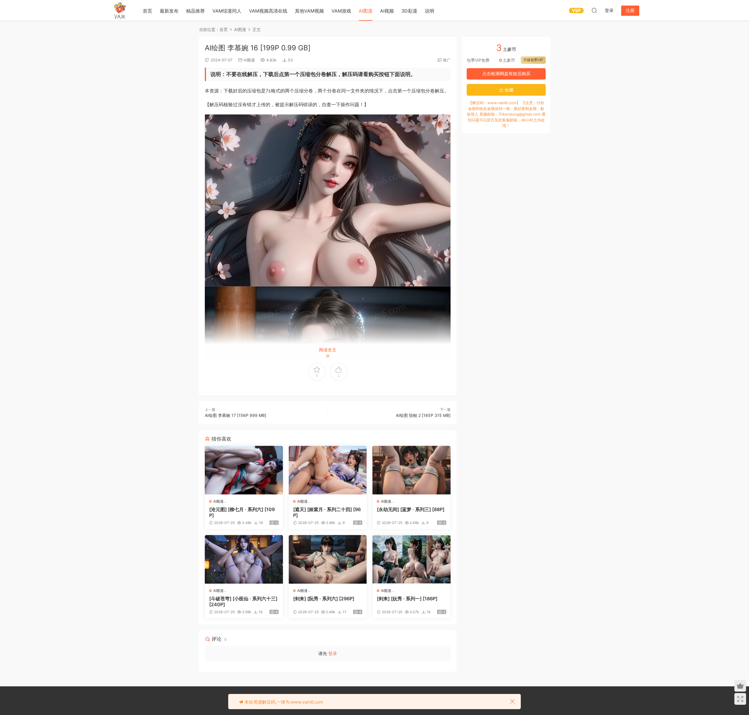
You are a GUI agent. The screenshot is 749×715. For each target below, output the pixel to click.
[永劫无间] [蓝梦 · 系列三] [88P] (410, 509)
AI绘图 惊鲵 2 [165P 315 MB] (423, 415)
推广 (447, 60)
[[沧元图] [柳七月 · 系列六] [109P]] (244, 470)
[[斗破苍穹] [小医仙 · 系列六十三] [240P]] (244, 559)
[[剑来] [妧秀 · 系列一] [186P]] (411, 559)
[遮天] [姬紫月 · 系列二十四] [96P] (327, 512)
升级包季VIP (533, 60)
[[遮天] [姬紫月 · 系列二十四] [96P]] (328, 470)
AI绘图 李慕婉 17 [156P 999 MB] (235, 415)
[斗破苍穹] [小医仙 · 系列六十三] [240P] (243, 601)
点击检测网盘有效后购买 (506, 73)
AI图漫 (365, 11)
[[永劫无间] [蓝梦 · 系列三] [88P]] (411, 470)
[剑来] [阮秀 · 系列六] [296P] (323, 598)
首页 (147, 11)
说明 (429, 11)
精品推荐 (195, 11)
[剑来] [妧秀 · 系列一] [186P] (407, 598)
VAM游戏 (341, 11)
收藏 (508, 90)
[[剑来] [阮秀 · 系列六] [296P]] (328, 559)
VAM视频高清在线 (268, 11)
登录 (332, 653)
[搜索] (594, 10)
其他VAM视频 (309, 11)
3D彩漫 (409, 11)
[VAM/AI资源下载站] (120, 10)
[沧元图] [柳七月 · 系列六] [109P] (242, 512)
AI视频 (387, 11)
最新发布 (169, 11)
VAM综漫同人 (226, 11)
